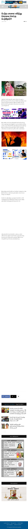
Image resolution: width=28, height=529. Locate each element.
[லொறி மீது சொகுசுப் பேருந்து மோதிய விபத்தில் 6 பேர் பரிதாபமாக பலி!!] (5, 419)
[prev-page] (2, 432)
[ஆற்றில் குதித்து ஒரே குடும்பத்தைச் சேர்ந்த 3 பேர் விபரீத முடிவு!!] (5, 426)
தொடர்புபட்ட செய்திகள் (10, 404)
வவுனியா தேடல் (6, 523)
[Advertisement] (14, 37)
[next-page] (5, 432)
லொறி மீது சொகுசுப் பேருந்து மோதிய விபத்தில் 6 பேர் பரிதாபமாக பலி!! (17, 418)
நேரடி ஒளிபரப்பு (13, 523)
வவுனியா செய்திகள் (17, 524)
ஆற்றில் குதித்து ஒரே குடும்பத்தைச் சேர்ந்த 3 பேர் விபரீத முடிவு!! (17, 426)
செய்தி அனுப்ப (20, 523)
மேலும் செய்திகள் (19, 404)
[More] (18, 396)
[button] (2, 7)
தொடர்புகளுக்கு (10, 524)
